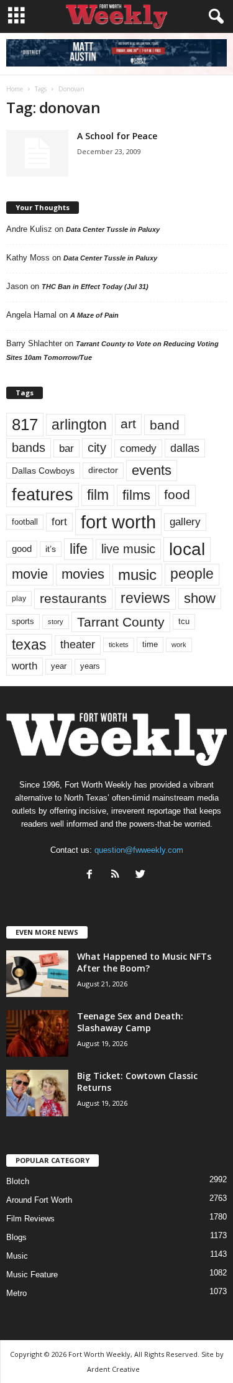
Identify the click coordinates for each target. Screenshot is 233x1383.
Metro (16, 1293)
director (103, 470)
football (25, 521)
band (165, 425)
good (22, 549)
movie (30, 574)
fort (59, 521)
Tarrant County (121, 622)
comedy (138, 448)
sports (23, 621)
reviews (145, 598)
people (192, 574)
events (151, 470)
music (137, 574)
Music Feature (32, 1274)
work (178, 644)
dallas (184, 447)
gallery (185, 522)
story (55, 621)
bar (66, 448)
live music (128, 548)
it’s (50, 549)
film (98, 495)
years (90, 666)
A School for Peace (117, 136)
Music (17, 1256)
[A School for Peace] (37, 153)
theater (77, 644)
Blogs (16, 1237)
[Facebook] (92, 875)
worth (24, 666)
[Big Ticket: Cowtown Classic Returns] (37, 1093)
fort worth (118, 522)
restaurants (73, 598)
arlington (79, 424)
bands (28, 447)
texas (29, 644)
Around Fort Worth (39, 1200)
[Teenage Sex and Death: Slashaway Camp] (37, 1033)
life (79, 549)
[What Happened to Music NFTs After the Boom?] (37, 973)
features (42, 494)
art (128, 423)
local (187, 549)
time (150, 644)
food (177, 494)
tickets (119, 644)
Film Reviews (30, 1218)
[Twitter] (141, 875)
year (58, 666)
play (19, 598)
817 (25, 424)
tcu (184, 621)
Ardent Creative (113, 1369)
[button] (213, 16)
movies (83, 574)
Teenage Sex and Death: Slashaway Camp (130, 1022)
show (200, 598)
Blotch (17, 1181)
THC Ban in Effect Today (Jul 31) (95, 286)
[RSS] (117, 875)
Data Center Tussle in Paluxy (113, 229)
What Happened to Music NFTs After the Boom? (144, 962)
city (97, 447)
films (136, 495)
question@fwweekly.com (138, 850)
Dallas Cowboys (43, 471)
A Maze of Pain (94, 315)
